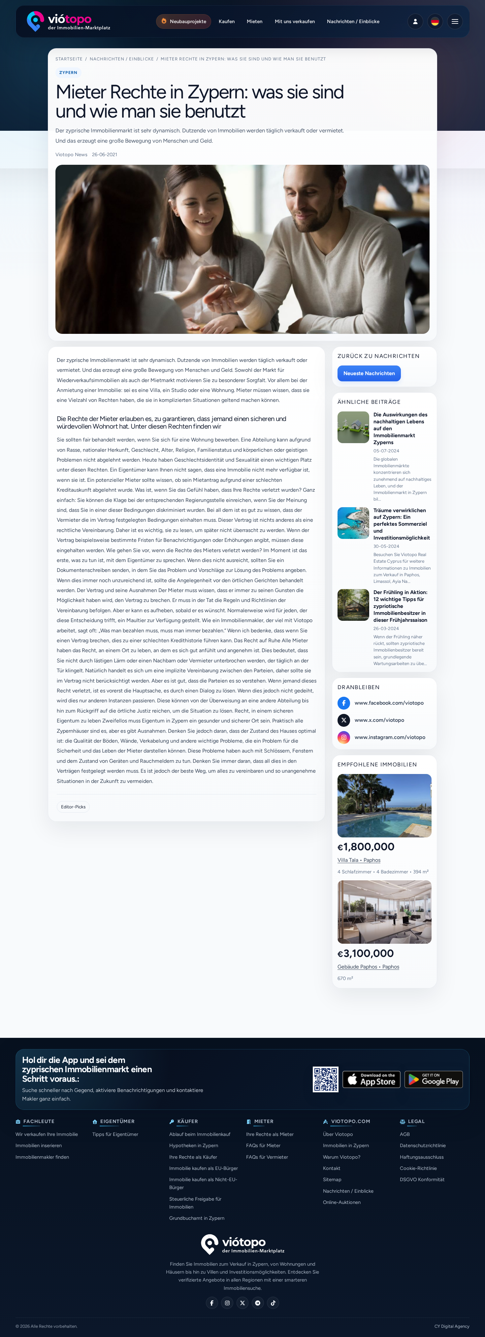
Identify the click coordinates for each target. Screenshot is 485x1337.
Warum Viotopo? (341, 1157)
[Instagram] (227, 1303)
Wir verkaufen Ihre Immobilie (47, 1134)
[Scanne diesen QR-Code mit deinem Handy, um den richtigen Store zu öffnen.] (326, 1079)
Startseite (69, 58)
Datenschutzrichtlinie (423, 1145)
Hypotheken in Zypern (193, 1145)
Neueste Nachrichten (369, 373)
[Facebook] (212, 1303)
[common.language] (435, 21)
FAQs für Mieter (263, 1145)
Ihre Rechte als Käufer (193, 1157)
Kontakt (331, 1168)
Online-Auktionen (342, 1202)
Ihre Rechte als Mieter (270, 1134)
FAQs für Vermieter (267, 1157)
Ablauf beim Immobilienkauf (199, 1134)
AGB (405, 1134)
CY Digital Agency (452, 1326)
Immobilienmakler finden (42, 1157)
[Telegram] (258, 1303)
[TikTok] (273, 1303)
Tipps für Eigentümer (115, 1134)
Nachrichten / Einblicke (122, 58)
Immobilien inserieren (39, 1145)
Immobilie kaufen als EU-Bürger (203, 1168)
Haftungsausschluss (422, 1157)
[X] (243, 1303)
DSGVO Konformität (422, 1179)
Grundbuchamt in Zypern (196, 1218)
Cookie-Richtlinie (418, 1168)
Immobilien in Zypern (346, 1145)
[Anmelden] (415, 21)
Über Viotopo (338, 1134)
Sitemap (332, 1179)
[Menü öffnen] (455, 21)
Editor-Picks (73, 806)
